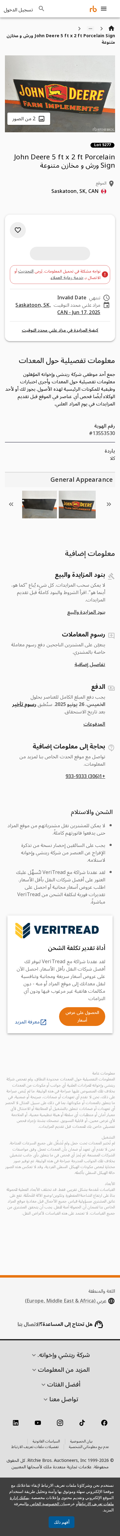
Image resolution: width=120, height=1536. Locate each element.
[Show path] (90, 28)
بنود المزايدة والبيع (86, 612)
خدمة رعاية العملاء (67, 277)
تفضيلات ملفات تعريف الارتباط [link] (35, 1447)
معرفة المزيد (27, 1022)
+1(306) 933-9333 (85, 776)
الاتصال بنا (29, 1324)
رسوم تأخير (24, 704)
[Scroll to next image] (11, 504)
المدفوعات (94, 724)
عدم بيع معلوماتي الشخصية (89, 1447)
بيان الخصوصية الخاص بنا (46, 1504)
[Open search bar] (41, 8)
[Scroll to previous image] (109, 504)
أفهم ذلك (62, 1522)
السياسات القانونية (46, 1441)
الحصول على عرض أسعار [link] (82, 1016)
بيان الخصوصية (81, 1441)
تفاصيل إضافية (89, 664)
